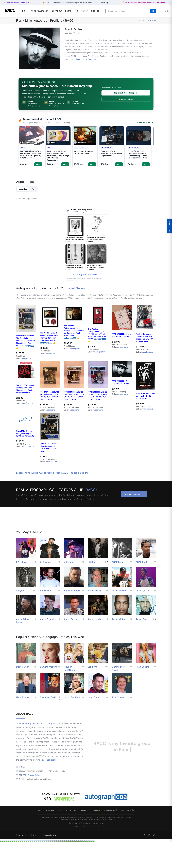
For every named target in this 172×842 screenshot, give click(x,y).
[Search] (153, 11)
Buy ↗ (38, 164)
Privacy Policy (85, 823)
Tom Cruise (118, 697)
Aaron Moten (119, 619)
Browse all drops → (145, 122)
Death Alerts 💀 (127, 810)
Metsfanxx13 (27, 403)
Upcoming (23, 189)
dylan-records (147, 409)
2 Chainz (68, 562)
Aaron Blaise (94, 590)
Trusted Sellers (75, 288)
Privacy (36, 835)
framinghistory (52, 353)
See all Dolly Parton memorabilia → (86, 275)
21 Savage (45, 562)
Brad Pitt (92, 666)
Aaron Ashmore (72, 590)
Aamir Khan (46, 590)
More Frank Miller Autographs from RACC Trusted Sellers (52, 472)
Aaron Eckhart (71, 619)
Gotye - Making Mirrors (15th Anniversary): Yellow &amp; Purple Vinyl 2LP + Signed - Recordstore (58, 155)
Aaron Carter (143, 590)
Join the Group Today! (134, 494)
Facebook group (49, 760)
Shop (61, 810)
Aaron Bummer (119, 590)
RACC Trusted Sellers (31, 775)
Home (24, 11)
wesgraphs (50, 410)
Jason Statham (72, 697)
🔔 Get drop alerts (126, 99)
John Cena (93, 697)
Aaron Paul (141, 619)
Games (84, 11)
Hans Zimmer (23, 697)
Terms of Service (74, 823)
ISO (76, 11)
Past (33, 189)
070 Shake (21, 562)
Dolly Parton (22, 666)
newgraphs (26, 358)
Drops (68, 11)
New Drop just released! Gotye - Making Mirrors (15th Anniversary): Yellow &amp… (76, 2)
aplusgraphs (122, 347)
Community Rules (97, 823)
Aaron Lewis (94, 619)
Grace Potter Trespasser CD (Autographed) (84, 152)
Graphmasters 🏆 (111, 810)
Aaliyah (20, 590)
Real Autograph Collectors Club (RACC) (39, 723)
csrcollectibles (147, 352)
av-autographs (28, 446)
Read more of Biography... (87, 59)
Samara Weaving (49, 666)
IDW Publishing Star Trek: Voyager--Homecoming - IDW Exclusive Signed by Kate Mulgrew (31, 154)
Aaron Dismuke (48, 619)
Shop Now (57, 11)
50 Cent (92, 562)
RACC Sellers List (39, 11)
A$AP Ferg (117, 562)
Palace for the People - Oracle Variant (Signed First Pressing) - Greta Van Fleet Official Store (137, 154)
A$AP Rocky (142, 562)
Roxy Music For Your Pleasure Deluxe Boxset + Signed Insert (111, 153)
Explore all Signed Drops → (125, 93)
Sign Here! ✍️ (94, 810)
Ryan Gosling (142, 666)
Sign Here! (96, 11)
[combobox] (128, 11)
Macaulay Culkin (48, 697)
